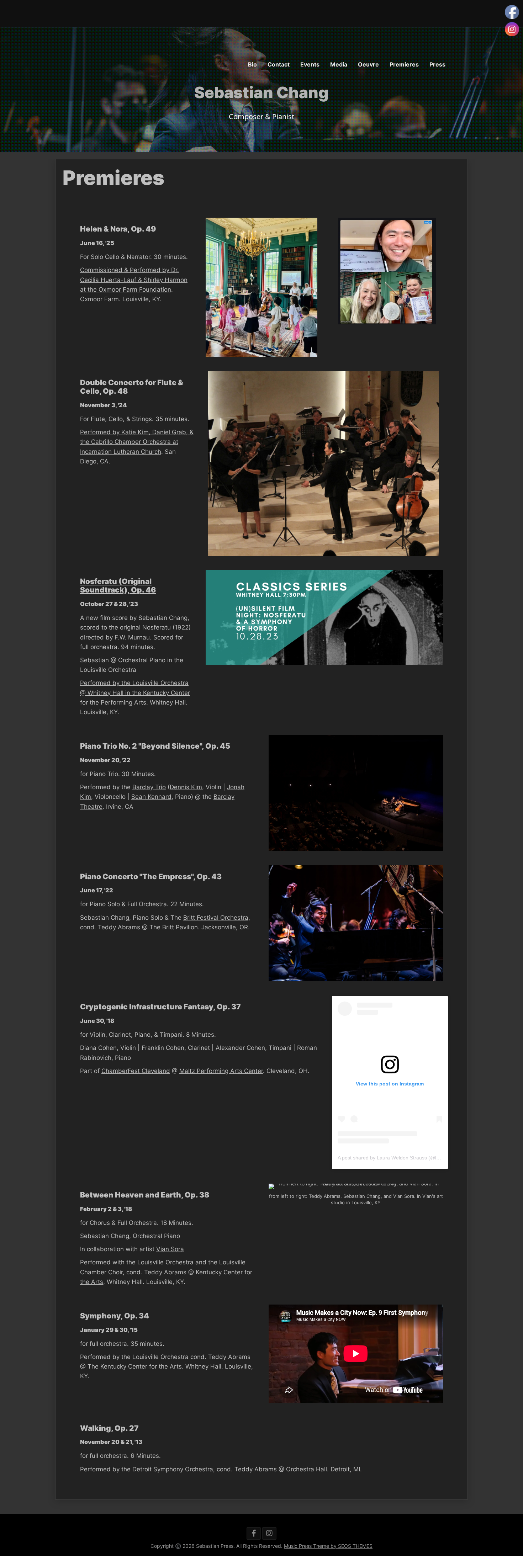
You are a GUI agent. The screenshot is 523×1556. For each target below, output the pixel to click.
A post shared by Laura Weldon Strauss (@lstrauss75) (399, 1158)
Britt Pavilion (180, 927)
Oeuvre (368, 64)
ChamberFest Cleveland (135, 1070)
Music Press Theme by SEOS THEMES (328, 1546)
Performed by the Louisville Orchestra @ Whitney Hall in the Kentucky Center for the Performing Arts (135, 692)
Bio (252, 64)
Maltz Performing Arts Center (221, 1070)
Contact (279, 64)
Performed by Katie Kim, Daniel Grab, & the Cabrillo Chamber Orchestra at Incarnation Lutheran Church (137, 442)
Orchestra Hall (306, 1469)
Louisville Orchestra (165, 1262)
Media (338, 64)
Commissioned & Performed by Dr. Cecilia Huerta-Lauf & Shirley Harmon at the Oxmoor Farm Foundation (133, 279)
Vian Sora (170, 1249)
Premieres (404, 64)
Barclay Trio (149, 787)
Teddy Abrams (120, 927)
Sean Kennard (151, 796)
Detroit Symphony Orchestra (172, 1469)
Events (309, 64)
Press (437, 64)
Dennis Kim (186, 787)
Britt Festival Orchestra (215, 917)
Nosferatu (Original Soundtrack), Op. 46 (118, 585)
